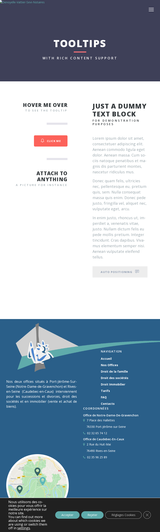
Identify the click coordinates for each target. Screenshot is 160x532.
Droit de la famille (114, 371)
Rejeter (92, 515)
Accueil (106, 359)
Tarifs (105, 391)
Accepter (67, 515)
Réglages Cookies (123, 515)
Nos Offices (109, 365)
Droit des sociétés (114, 378)
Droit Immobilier (113, 384)
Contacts (108, 404)
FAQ (104, 397)
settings (23, 528)
